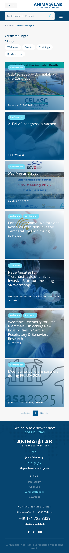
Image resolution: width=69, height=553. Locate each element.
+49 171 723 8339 (35, 518)
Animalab (9, 25)
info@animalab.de (34, 524)
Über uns (34, 486)
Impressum (34, 481)
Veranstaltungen (34, 491)
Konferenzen (14, 54)
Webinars (12, 47)
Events (29, 47)
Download (34, 496)
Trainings (44, 47)
